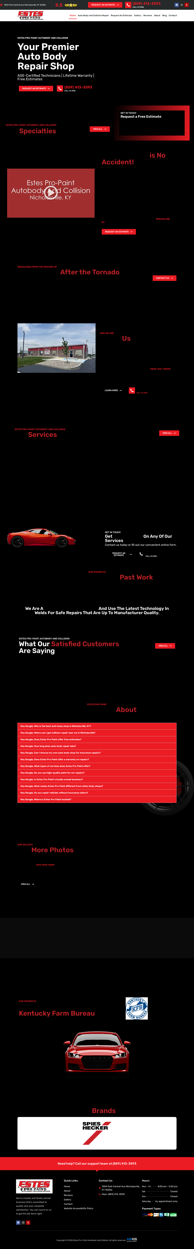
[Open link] (186, 5)
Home (73, 15)
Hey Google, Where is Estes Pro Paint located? (45, 799)
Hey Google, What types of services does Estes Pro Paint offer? (55, 766)
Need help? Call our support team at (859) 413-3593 (97, 1163)
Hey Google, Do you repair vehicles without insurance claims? (54, 792)
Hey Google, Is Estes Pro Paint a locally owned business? (51, 779)
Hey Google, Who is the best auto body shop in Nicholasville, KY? (55, 726)
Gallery (137, 15)
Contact (173, 15)
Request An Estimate (121, 15)
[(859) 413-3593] (128, 5)
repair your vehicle (160, 368)
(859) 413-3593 (147, 3)
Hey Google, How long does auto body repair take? (48, 746)
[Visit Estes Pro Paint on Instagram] (182, 5)
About (157, 15)
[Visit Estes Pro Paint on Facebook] (177, 5)
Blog (164, 15)
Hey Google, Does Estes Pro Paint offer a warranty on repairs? (54, 759)
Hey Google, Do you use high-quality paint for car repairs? (52, 772)
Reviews (147, 15)
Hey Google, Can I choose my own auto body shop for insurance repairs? (60, 752)
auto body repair (45, 864)
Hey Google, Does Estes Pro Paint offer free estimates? (50, 739)
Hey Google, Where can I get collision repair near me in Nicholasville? (57, 732)
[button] (51, 193)
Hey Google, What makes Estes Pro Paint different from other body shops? (61, 786)
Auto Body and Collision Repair (93, 15)
